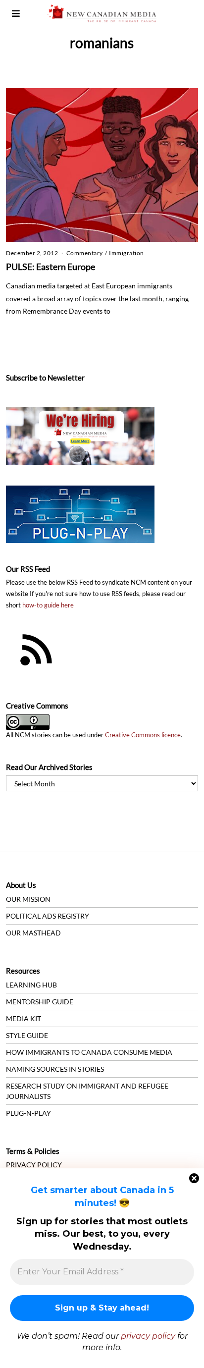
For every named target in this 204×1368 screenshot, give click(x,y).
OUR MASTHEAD (33, 933)
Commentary (84, 253)
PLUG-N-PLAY (28, 1113)
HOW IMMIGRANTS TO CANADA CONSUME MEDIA (89, 1052)
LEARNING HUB (31, 985)
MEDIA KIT (23, 1018)
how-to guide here (48, 605)
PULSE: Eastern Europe (50, 266)
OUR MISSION (28, 899)
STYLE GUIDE (27, 1035)
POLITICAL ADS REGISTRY (47, 916)
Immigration (126, 253)
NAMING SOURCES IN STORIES (55, 1069)
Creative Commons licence (143, 735)
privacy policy (148, 1336)
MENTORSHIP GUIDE (39, 1001)
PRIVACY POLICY (34, 1164)
